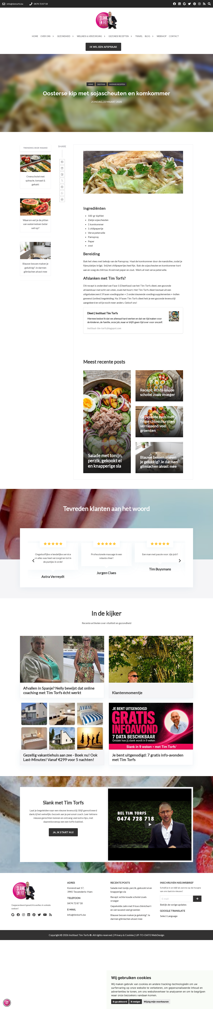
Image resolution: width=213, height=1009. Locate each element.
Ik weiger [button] (135, 1001)
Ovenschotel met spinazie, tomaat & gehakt (35, 180)
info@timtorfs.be (76, 914)
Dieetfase (101, 84)
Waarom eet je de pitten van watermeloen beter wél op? (35, 224)
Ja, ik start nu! (63, 832)
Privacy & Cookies (124, 934)
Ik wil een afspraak (103, 46)
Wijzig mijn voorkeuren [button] (156, 1001)
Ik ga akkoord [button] (120, 1001)
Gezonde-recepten (117, 84)
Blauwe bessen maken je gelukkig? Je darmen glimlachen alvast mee (35, 267)
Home (90, 84)
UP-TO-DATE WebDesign (150, 934)
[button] (180, 561)
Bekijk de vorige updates (173, 904)
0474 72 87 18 (75, 903)
